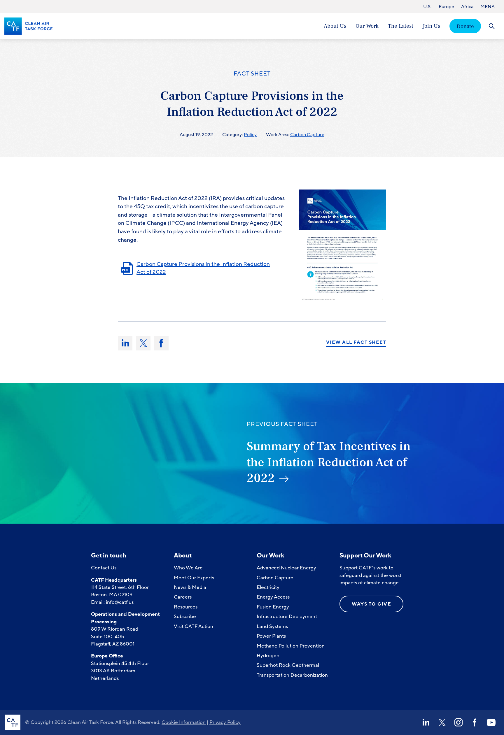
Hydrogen (268, 655)
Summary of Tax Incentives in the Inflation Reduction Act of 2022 (329, 462)
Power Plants (271, 636)
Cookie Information (184, 722)
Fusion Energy (273, 607)
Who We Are (188, 567)
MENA (487, 6)
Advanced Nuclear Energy (286, 567)
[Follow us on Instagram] (458, 722)
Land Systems (272, 626)
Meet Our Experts (194, 577)
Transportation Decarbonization (292, 675)
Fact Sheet (252, 74)
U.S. (427, 6)
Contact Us (103, 567)
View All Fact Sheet (356, 342)
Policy (250, 134)
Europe (446, 6)
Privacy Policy (225, 722)
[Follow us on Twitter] (442, 722)
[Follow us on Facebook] (475, 722)
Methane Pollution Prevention (291, 646)
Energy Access (273, 597)
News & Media (190, 587)
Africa (467, 6)
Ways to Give (371, 604)
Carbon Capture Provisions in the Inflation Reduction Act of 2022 (203, 268)
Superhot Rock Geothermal (288, 665)
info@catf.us (120, 602)
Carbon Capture (307, 134)
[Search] (492, 26)
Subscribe (185, 616)
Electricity (268, 587)
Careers (183, 597)
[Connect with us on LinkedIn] (425, 722)
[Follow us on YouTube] (491, 722)
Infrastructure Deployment (287, 616)
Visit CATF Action (193, 626)
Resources (185, 607)
